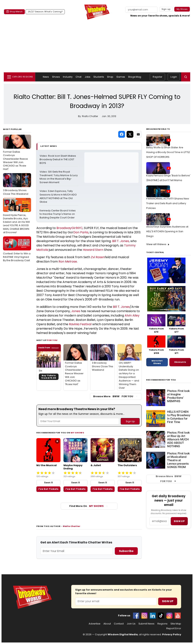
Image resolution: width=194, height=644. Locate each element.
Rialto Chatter (71, 526)
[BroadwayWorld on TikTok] (161, 615)
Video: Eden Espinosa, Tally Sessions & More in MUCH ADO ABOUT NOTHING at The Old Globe (58, 196)
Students (98, 76)
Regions (162, 623)
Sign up (179, 521)
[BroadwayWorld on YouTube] (177, 615)
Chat (78, 76)
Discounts (180, 361)
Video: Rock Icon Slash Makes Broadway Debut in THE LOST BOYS (58, 159)
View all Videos (156, 244)
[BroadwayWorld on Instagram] (144, 615)
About (107, 623)
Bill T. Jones (120, 241)
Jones (75, 311)
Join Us (131, 623)
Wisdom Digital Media (123, 634)
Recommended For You (161, 379)
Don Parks (80, 232)
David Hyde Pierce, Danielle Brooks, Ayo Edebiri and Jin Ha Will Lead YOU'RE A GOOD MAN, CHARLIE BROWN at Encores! (16, 217)
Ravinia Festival (80, 324)
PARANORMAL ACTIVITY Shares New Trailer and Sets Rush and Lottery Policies (167, 203)
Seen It (48, 482)
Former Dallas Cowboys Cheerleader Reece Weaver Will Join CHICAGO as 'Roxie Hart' (15, 154)
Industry (68, 76)
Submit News (146, 623)
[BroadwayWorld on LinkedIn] (152, 615)
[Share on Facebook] (121, 134)
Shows (56, 76)
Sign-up (166, 9)
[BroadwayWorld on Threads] (169, 615)
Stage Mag (134, 76)
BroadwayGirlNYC (69, 228)
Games (120, 76)
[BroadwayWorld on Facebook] (136, 615)
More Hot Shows (157, 362)
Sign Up (167, 601)
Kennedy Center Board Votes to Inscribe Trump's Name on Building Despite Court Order (58, 214)
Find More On (86, 506)
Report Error (173, 628)
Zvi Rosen (98, 257)
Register (157, 76)
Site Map (176, 623)
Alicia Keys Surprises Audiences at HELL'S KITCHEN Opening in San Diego (167, 231)
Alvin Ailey (132, 315)
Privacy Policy (171, 634)
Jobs (87, 76)
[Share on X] (130, 134)
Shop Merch (16, 11)
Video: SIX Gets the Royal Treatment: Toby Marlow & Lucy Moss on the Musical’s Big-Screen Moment (59, 177)
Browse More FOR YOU (113, 396)
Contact (119, 623)
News (46, 76)
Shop (110, 76)
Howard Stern (93, 250)
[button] (185, 76)
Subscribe (126, 551)
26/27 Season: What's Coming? (45, 11)
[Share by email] (138, 134)
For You (52, 340)
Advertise (94, 623)
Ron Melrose (68, 261)
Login (174, 76)
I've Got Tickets (48, 489)
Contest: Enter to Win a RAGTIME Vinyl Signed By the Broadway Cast (17, 250)
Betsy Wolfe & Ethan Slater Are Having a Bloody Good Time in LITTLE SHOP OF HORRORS (168, 152)
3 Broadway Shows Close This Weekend (15, 185)
